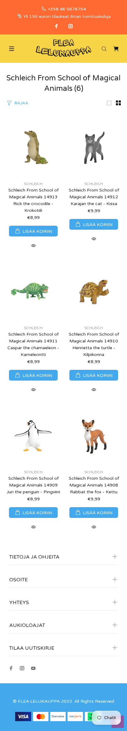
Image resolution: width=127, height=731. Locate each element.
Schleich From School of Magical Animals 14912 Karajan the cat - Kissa (94, 197)
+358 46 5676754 (67, 9)
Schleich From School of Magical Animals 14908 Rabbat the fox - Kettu (94, 485)
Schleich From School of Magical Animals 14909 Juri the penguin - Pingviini (33, 485)
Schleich (33, 184)
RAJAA (21, 103)
